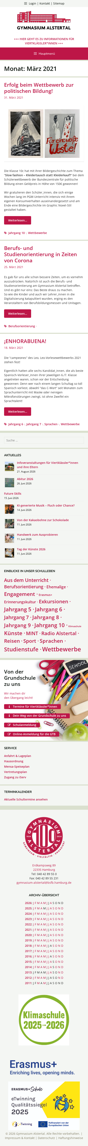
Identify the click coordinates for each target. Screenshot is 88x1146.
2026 (28, 903)
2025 (28, 908)
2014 (28, 967)
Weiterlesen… (17, 220)
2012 (28, 978)
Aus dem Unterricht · (27, 580)
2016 (28, 956)
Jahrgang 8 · (47, 617)
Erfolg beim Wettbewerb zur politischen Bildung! (39, 87)
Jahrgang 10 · (17, 233)
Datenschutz (46, 1138)
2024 (28, 914)
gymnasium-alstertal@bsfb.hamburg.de (44, 883)
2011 (28, 983)
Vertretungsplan (15, 772)
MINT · (33, 633)
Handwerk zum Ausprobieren (37, 535)
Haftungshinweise (70, 1138)
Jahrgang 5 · (19, 609)
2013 (28, 972)
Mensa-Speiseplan (16, 766)
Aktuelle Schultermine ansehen (26, 799)
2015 (28, 962)
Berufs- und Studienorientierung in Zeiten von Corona (40, 254)
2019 (28, 940)
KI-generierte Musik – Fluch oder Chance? (45, 505)
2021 (28, 930)
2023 (28, 919)
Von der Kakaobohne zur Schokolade (43, 520)
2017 (28, 951)
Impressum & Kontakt (20, 1138)
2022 (28, 924)
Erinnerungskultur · (21, 601)
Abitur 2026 (25, 479)
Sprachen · (51, 424)
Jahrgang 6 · (16, 424)
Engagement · (21, 594)
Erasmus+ (45, 595)
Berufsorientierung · (22, 326)
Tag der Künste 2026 (31, 549)
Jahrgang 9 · (19, 625)
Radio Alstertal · (60, 633)
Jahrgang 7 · (34, 424)
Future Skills (12, 493)
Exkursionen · (55, 601)
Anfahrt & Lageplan (17, 756)
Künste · (14, 633)
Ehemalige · (57, 586)
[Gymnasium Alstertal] (44, 21)
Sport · (31, 641)
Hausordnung (13, 761)
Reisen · (13, 641)
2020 (28, 935)
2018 (28, 946)
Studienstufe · (22, 649)
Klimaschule (74, 626)
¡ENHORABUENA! (25, 340)
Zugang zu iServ (15, 777)
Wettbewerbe (37, 233)
